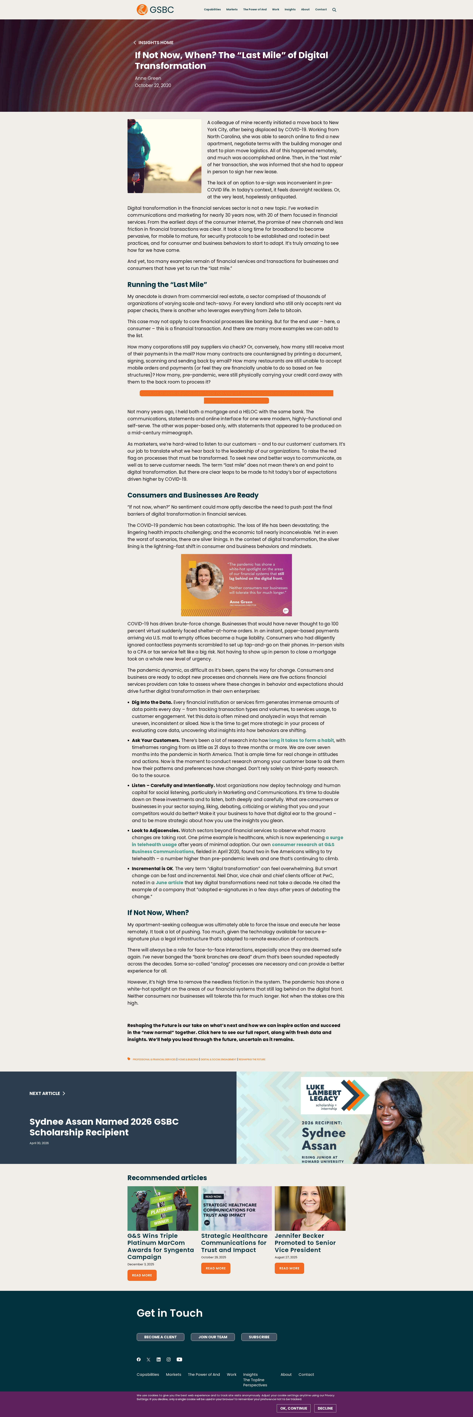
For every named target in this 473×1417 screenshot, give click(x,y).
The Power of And (255, 9)
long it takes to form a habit (301, 740)
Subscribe (259, 1337)
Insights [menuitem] (250, 1374)
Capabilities (212, 9)
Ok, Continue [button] (293, 1408)
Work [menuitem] (231, 1374)
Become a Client (160, 1337)
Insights (290, 9)
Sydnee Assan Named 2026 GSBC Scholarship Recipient (104, 1127)
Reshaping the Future (252, 1059)
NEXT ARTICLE (45, 1093)
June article (169, 883)
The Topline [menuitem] (253, 1379)
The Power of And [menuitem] (204, 1374)
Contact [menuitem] (306, 1374)
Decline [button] (325, 1408)
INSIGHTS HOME (156, 43)
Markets (232, 9)
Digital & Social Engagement (218, 1059)
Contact (321, 9)
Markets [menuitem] (173, 1374)
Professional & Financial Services (154, 1059)
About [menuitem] (286, 1374)
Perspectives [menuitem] (255, 1385)
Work (275, 9)
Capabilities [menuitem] (148, 1374)
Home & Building (188, 1059)
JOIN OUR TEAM (212, 1337)
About (305, 9)
